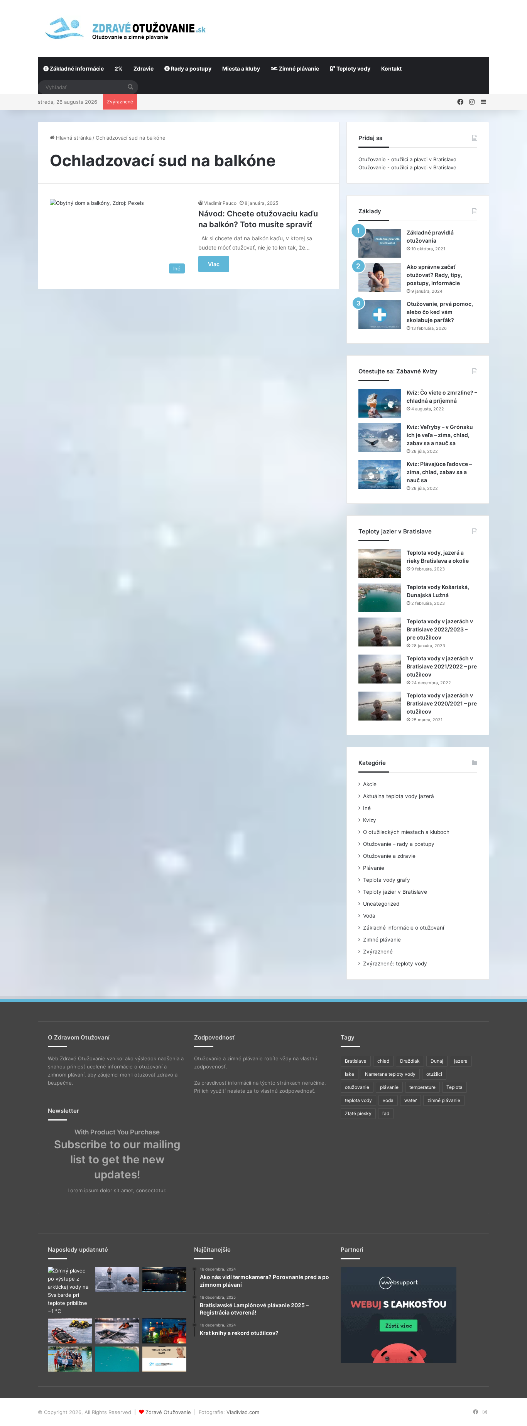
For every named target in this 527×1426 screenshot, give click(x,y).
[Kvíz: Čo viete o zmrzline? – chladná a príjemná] (379, 403)
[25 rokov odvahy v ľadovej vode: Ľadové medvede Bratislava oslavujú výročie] (70, 1359)
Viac (214, 264)
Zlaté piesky (358, 1113)
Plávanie (373, 868)
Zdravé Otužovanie (168, 1412)
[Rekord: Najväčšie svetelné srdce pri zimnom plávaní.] (164, 1279)
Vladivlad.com (242, 1412)
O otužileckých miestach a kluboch (406, 832)
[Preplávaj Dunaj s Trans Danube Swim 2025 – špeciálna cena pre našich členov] (164, 1359)
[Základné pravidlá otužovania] (379, 243)
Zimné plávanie (298, 68)
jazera (461, 1061)
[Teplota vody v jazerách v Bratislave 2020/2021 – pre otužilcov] (379, 706)
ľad (385, 1113)
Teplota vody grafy (386, 880)
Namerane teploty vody (390, 1074)
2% (119, 68)
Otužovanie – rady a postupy (398, 844)
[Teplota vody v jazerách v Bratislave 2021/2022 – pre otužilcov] (379, 669)
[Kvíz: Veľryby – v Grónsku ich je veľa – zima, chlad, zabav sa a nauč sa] (379, 437)
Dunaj (437, 1061)
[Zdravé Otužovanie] (124, 28)
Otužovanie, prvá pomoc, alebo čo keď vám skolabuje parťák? (440, 311)
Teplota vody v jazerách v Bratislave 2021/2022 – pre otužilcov (442, 666)
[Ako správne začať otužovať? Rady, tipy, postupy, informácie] (379, 277)
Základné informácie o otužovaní (403, 928)
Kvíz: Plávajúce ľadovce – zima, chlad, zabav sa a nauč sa (439, 472)
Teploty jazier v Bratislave (395, 892)
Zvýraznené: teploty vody (395, 963)
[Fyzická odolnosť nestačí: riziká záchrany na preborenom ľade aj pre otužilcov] (117, 1330)
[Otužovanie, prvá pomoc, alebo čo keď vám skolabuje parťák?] (379, 314)
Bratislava (356, 1061)
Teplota (454, 1087)
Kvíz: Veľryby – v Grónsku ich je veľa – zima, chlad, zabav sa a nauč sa (440, 435)
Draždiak (410, 1061)
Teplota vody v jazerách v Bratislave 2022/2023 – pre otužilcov (440, 629)
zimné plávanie (443, 1100)
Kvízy (369, 820)
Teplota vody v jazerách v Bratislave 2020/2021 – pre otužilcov (442, 703)
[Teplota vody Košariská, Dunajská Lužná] (379, 597)
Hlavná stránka (72, 138)
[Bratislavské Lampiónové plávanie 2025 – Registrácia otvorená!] (164, 1330)
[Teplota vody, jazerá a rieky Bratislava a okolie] (379, 563)
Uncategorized (381, 904)
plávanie (389, 1087)
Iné (367, 808)
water (410, 1100)
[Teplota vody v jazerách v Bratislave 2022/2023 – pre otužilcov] (379, 632)
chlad (383, 1061)
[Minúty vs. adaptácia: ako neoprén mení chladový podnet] (117, 1279)
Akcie (370, 784)
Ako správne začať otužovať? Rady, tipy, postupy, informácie (434, 274)
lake (349, 1074)
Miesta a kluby (241, 68)
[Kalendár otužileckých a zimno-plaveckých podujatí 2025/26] (117, 1359)
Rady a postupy (190, 68)
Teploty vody (352, 68)
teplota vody (358, 1100)
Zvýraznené (378, 951)
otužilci (434, 1074)
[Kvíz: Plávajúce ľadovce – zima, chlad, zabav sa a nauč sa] (379, 474)
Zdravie (143, 68)
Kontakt (391, 68)
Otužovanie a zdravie (389, 856)
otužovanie (357, 1087)
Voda (369, 916)
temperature (422, 1087)
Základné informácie (76, 68)
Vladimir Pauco (220, 203)
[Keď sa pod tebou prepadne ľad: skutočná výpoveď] (70, 1330)
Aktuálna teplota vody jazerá (398, 796)
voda (388, 1100)
